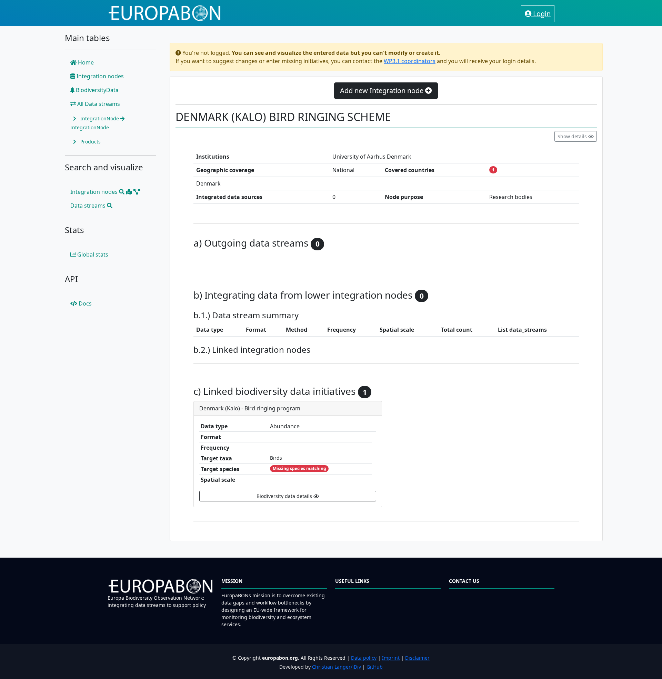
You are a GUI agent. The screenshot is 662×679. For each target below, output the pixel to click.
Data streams (88, 205)
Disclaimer (417, 658)
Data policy (364, 658)
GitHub (375, 666)
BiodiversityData (96, 90)
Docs (84, 303)
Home (85, 62)
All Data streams (98, 104)
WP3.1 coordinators (409, 61)
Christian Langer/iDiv (336, 666)
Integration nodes (99, 76)
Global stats (92, 254)
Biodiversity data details (285, 496)
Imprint (391, 658)
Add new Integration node (382, 90)
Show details (573, 136)
